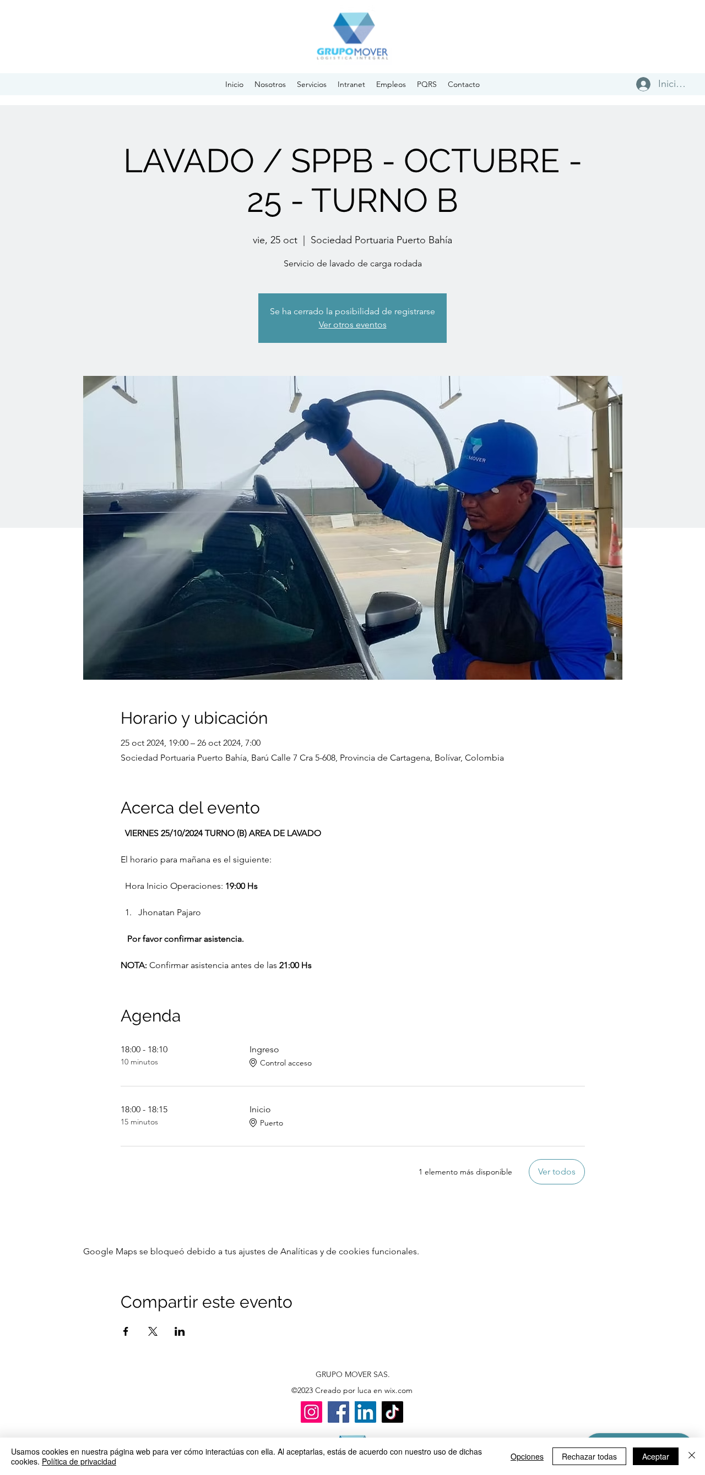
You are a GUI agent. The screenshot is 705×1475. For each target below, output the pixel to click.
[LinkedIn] (365, 1412)
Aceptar (655, 1456)
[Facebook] (338, 1412)
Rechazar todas (589, 1456)
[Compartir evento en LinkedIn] (180, 1331)
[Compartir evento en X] (153, 1331)
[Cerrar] (691, 1456)
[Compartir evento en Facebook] (126, 1331)
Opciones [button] (527, 1456)
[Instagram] (311, 1412)
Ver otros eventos (353, 324)
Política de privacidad (79, 1461)
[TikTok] (392, 1412)
